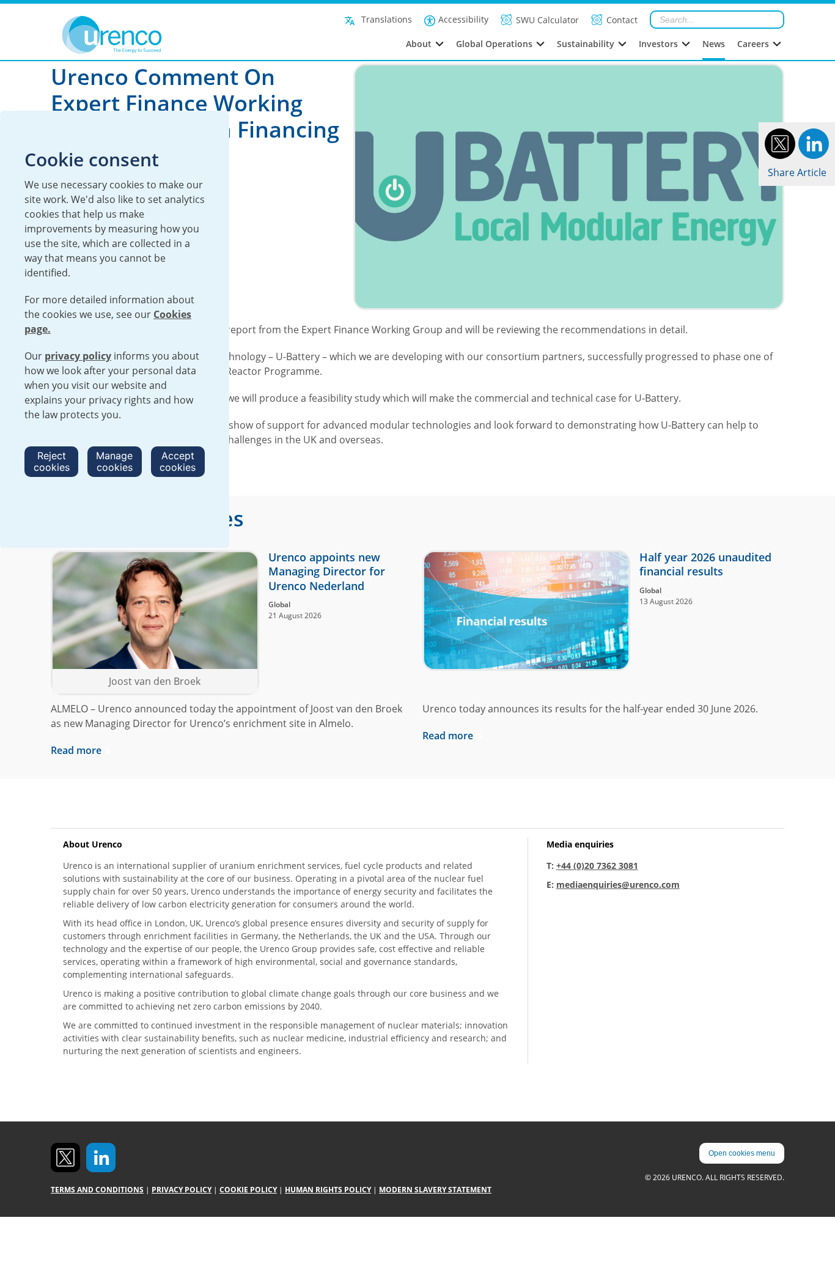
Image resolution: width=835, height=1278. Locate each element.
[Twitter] (780, 142)
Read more (76, 750)
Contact (622, 20)
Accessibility (463, 19)
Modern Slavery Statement (435, 1189)
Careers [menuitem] (753, 44)
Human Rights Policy (328, 1189)
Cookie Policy (248, 1189)
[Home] (139, 35)
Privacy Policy (182, 1189)
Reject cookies (52, 461)
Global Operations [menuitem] (494, 44)
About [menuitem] (419, 44)
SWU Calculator (547, 20)
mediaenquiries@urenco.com (618, 884)
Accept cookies (178, 461)
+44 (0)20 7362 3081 (597, 865)
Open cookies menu (741, 1153)
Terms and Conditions (97, 1189)
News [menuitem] (713, 44)
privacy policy (78, 356)
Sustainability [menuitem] (585, 44)
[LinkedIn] (813, 142)
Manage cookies (114, 461)
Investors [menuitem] (658, 44)
